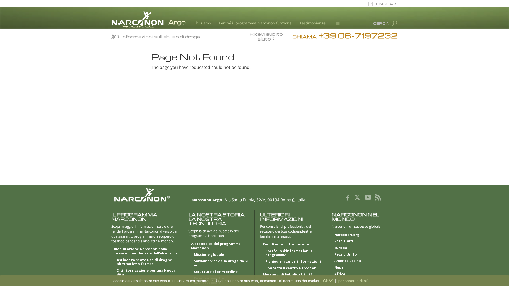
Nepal (339, 267)
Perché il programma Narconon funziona (255, 22)
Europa (340, 248)
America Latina (347, 261)
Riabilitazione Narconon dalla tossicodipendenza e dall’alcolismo (145, 251)
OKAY (328, 280)
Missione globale (209, 255)
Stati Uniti (343, 241)
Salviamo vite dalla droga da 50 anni (221, 263)
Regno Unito (345, 254)
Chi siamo (202, 22)
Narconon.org (346, 235)
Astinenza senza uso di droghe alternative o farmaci (144, 262)
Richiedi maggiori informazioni (293, 262)
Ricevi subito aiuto (266, 36)
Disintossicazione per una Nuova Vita (146, 273)
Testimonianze (313, 22)
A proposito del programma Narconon (216, 246)
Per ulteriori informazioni (286, 244)
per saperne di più (353, 280)
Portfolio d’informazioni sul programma (290, 253)
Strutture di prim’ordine (216, 272)
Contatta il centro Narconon (291, 268)
